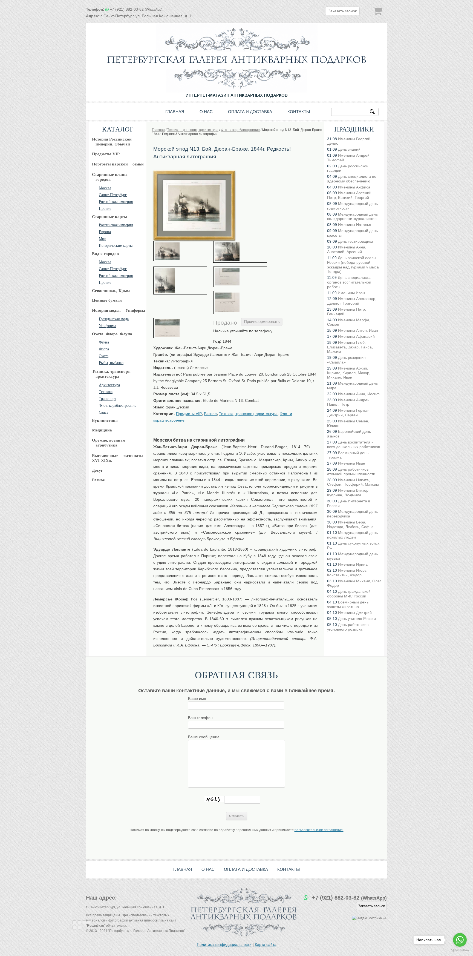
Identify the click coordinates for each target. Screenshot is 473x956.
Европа (105, 232)
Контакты (298, 111)
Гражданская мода (114, 319)
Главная (174, 111)
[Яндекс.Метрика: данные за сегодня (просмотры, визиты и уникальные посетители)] (367, 918)
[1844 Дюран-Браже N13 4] (240, 277)
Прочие (105, 209)
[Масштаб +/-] (89, 922)
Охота (103, 356)
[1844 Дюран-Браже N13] (194, 172)
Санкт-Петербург (113, 195)
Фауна (104, 342)
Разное (98, 480)
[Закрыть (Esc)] (74, 922)
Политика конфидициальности (224, 944)
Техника (106, 392)
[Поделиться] (79, 922)
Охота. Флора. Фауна (112, 334)
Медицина (102, 430)
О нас (206, 111)
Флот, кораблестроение (117, 405)
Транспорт (107, 399)
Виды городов (105, 253)
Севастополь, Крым (111, 290)
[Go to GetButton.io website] (460, 950)
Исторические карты (115, 246)
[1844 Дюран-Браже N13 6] (180, 328)
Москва (105, 188)
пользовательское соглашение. (319, 830)
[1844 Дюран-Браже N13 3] (180, 280)
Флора (104, 349)
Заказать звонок (342, 11)
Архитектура (109, 385)
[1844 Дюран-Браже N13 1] (180, 251)
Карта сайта (265, 944)
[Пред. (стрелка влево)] (74, 927)
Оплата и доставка (250, 111)
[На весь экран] (84, 922)
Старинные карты (109, 216)
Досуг (97, 470)
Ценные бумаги (107, 300)
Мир (102, 239)
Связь (103, 412)
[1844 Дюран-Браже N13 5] (240, 302)
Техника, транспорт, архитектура (248, 413)
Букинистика (105, 420)
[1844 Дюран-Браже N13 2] (240, 252)
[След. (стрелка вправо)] (79, 927)
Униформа (107, 326)
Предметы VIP (106, 154)
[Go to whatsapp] (460, 940)
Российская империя (116, 202)
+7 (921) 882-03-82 (136, 9)
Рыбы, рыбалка (111, 363)
